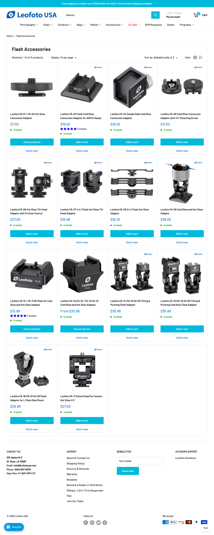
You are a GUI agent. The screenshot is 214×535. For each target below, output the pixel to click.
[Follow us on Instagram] (92, 522)
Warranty (72, 474)
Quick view (32, 150)
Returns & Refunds (78, 468)
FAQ (69, 495)
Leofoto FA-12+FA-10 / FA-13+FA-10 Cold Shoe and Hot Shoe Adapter (79, 302)
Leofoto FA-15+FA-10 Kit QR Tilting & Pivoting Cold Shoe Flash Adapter (180, 302)
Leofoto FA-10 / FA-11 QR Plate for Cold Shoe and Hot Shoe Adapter (31, 302)
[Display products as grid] (195, 57)
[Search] (155, 15)
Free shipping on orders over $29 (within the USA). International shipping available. (107, 3)
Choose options (32, 142)
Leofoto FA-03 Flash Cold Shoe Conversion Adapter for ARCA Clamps (80, 115)
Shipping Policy (76, 463)
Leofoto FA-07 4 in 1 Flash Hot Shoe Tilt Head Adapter (81, 211)
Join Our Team (75, 501)
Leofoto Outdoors (185, 457)
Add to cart (82, 142)
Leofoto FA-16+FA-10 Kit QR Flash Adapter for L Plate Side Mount (28, 398)
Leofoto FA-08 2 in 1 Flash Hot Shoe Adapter (129, 211)
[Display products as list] (200, 57)
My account (173, 16)
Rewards (72, 479)
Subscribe (128, 470)
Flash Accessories (25, 36)
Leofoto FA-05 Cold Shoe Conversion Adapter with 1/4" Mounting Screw (180, 115)
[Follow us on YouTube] (98, 522)
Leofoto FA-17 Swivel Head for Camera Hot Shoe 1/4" (81, 398)
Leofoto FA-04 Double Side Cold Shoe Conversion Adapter (130, 115)
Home (10, 36)
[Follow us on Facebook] (85, 522)
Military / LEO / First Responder (85, 490)
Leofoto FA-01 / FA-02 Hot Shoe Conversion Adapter (27, 115)
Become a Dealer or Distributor (85, 484)
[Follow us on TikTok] (104, 522)
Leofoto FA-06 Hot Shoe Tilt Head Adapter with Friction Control (28, 211)
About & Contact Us (78, 457)
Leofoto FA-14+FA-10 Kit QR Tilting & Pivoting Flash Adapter (130, 302)
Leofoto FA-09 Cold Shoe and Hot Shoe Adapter (181, 211)
